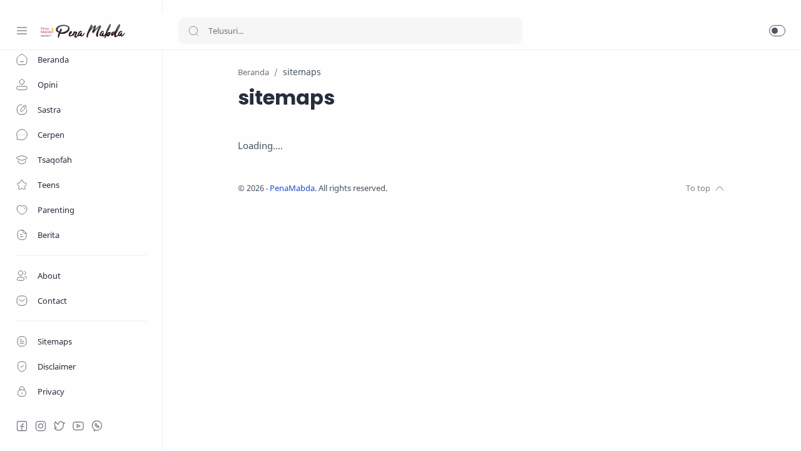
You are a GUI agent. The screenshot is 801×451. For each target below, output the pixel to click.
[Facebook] (22, 426)
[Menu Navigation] (22, 30)
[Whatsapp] (97, 426)
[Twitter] (59, 426)
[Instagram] (40, 426)
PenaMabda (292, 188)
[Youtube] (78, 426)
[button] (777, 30)
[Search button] (193, 31)
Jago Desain (470, 188)
